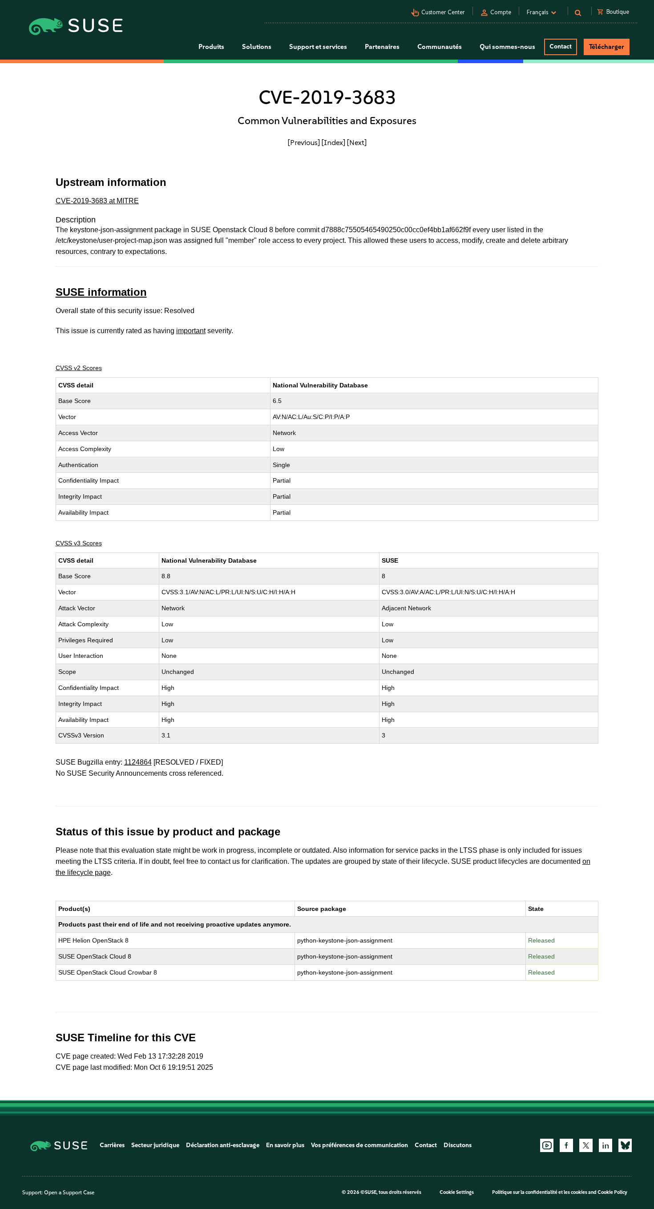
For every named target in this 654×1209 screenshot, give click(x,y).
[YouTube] (546, 1145)
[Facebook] (566, 1145)
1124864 (138, 762)
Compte (500, 12)
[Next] (357, 142)
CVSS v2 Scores (79, 367)
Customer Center (443, 12)
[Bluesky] (625, 1145)
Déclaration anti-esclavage (222, 1145)
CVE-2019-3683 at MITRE (97, 201)
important (191, 330)
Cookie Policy (612, 1192)
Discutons (458, 1145)
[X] (586, 1145)
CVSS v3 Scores (79, 543)
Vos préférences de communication (359, 1145)
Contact (560, 46)
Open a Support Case (69, 1192)
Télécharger (606, 47)
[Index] (333, 142)
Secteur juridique (155, 1145)
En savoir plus (285, 1145)
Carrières (112, 1145)
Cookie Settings (457, 1192)
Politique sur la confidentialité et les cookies (539, 1192)
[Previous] (304, 142)
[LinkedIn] (605, 1145)
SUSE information (101, 292)
